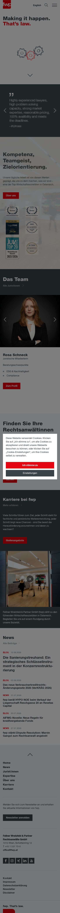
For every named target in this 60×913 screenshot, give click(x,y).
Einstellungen (30, 473)
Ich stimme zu (30, 465)
